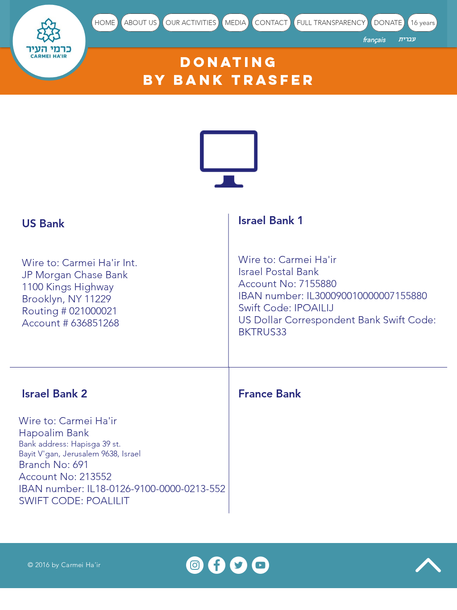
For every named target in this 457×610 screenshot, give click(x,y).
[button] (140, 22)
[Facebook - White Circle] (216, 565)
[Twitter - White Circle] (238, 565)
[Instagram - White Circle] (195, 565)
